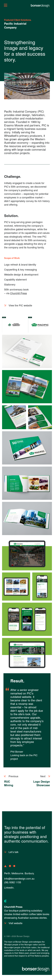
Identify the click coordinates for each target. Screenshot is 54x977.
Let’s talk (13, 852)
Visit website (15, 923)
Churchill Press (18, 293)
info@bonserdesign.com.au (19, 878)
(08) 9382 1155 (12, 882)
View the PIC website (20, 305)
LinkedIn (9, 887)
